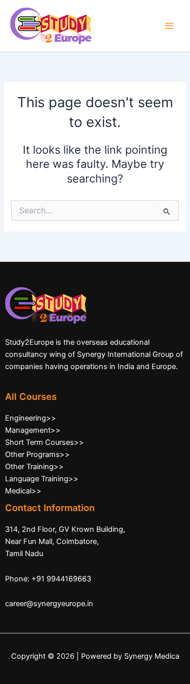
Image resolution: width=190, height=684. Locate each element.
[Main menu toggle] (169, 25)
